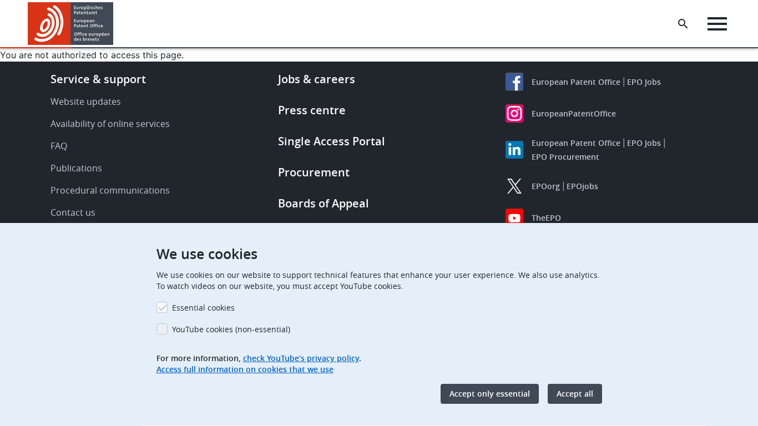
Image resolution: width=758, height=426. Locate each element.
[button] (115, 24)
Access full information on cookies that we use (244, 369)
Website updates (85, 101)
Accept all (575, 393)
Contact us (72, 212)
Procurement (314, 172)
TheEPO (546, 217)
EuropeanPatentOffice (574, 113)
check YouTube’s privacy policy (301, 358)
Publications (76, 168)
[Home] (71, 23)
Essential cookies (203, 307)
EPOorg (546, 186)
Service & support (98, 79)
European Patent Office (576, 82)
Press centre (312, 110)
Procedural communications (110, 190)
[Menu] (717, 23)
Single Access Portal (331, 141)
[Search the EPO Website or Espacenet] (683, 24)
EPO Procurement (565, 156)
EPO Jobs (644, 82)
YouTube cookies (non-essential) (231, 329)
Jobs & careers (316, 79)
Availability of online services (110, 124)
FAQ (58, 146)
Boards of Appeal (323, 203)
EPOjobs (582, 186)
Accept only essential (489, 393)
